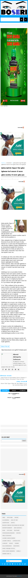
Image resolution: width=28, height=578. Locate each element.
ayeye (13, 522)
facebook (23, 390)
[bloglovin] (13, 564)
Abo (3, 517)
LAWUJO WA (16, 540)
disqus (14, 390)
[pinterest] (10, 564)
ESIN (3, 530)
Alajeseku (5, 520)
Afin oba (10, 517)
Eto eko (9, 530)
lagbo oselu (6, 540)
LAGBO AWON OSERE (8, 538)
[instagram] (22, 564)
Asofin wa (5, 522)
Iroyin (18, 533)
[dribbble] (15, 564)
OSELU (18, 551)
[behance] (20, 564)
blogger (5, 390)
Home (3, 162)
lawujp (4, 543)
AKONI (16, 517)
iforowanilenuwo (8, 533)
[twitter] (5, 564)
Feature (16, 530)
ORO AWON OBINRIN (8, 551)
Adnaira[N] (20, 127)
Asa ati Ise (14, 520)
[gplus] (7, 564)
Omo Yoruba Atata (8, 548)
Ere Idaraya (18, 527)
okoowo (16, 545)
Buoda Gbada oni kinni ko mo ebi (13, 525)
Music (11, 543)
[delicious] (25, 564)
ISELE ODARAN (6, 535)
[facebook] (2, 564)
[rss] (17, 564)
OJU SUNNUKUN (7, 545)
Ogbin (17, 543)
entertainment (7, 527)
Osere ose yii (6, 553)
